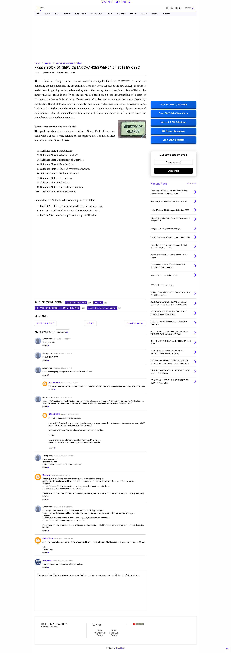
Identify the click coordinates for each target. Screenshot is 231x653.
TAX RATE (95, 13)
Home (37, 63)
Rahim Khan (47, 538)
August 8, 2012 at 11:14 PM (63, 353)
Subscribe (173, 171)
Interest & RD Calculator (173, 122)
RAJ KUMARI (54, 383)
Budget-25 (79, 13)
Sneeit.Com (120, 648)
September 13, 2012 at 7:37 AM (64, 456)
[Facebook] (167, 8)
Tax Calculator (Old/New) (173, 104)
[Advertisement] (115, 39)
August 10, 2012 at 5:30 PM (69, 383)
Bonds (154, 13)
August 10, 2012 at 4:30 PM (63, 368)
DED (132, 13)
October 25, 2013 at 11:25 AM (63, 560)
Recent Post (159, 183)
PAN (57, 13)
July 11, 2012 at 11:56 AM (62, 339)
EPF (66, 13)
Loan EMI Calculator (173, 139)
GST (108, 13)
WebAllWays (48, 560)
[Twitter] (172, 8)
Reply (44, 346)
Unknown (46, 475)
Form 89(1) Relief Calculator (173, 113)
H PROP (166, 13)
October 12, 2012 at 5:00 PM (61, 475)
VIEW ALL (191, 183)
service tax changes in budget (68, 63)
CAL (143, 13)
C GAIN (120, 13)
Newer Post (45, 323)
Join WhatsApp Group (99, 632)
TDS (47, 13)
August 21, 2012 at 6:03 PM (69, 414)
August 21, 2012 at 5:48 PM (63, 397)
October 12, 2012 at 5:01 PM (63, 507)
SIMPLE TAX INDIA (116, 2)
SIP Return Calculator (173, 130)
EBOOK (48, 63)
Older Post (135, 323)
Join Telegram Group (113, 632)
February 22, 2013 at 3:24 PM (63, 538)
